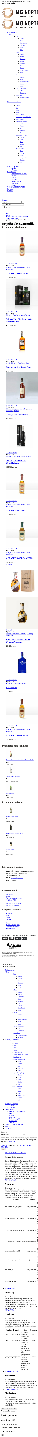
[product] (21, 247)
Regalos (10, 189)
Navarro (22, 84)
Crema (21, 139)
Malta (23, 315)
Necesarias (10, 1180)
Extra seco (22, 130)
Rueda (21, 72)
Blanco (17, 52)
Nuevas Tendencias (25, 81)
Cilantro (22, 144)
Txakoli (22, 54)
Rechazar (13, 1145)
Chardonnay (23, 59)
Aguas (14, 177)
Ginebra (18, 105)
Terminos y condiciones (14, 898)
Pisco (21, 155)
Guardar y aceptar (9, 1409)
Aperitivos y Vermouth (21, 121)
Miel (21, 146)
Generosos (22, 100)
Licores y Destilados (14, 102)
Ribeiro (22, 61)
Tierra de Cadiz (24, 70)
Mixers (14, 175)
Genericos (22, 45)
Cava (21, 90)
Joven (21, 47)
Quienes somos (12, 32)
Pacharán (22, 160)
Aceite (14, 168)
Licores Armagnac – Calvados (23, 117)
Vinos (9, 34)
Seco (21, 128)
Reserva (22, 40)
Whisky (18, 110)
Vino (8, 923)
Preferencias (11, 1371)
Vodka (17, 112)
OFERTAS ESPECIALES (16, 187)
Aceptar (5, 1145)
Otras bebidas (11, 172)
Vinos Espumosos (24, 97)
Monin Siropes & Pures (19, 174)
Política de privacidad (13, 903)
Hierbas (22, 137)
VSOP (16, 411)
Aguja (21, 86)
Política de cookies (12, 905)
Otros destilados (20, 148)
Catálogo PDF (11, 900)
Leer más (9, 630)
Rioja (21, 65)
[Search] (24, 1134)
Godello (22, 68)
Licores (22, 153)
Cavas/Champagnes (13, 925)
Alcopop (14, 179)
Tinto (17, 36)
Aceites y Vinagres (13, 166)
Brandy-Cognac (20, 119)
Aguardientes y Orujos (21, 135)
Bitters (21, 151)
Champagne (23, 93)
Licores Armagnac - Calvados (16, 409)
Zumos (14, 185)
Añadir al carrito (11, 264)
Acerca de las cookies (15, 1153)
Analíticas (10, 1310)
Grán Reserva (23, 43)
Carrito (8, 896)
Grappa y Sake (23, 158)
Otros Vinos (19, 95)
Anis (21, 162)
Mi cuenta (9, 894)
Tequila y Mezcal (20, 114)
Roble (21, 50)
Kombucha (15, 183)
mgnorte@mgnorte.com (17, 878)
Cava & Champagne (21, 88)
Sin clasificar (11, 1389)
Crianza (22, 38)
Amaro (21, 133)
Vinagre (14, 170)
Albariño (22, 56)
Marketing (10, 1288)
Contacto (10, 191)
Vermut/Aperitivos (12, 927)
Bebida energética (17, 181)
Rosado (18, 75)
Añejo (8, 363)
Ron (17, 108)
